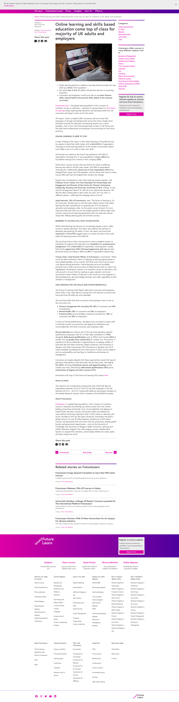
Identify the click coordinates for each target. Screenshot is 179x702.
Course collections (79, 624)
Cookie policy (96, 663)
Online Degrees (39, 601)
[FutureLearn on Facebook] (37, 696)
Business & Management (127, 56)
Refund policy (96, 658)
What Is (98, 10)
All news (38, 10)
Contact (114, 658)
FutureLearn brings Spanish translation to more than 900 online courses (85, 474)
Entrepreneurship (124, 34)
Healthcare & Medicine (126, 61)
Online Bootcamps (40, 597)
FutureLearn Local (54, 10)
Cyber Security (77, 609)
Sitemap (95, 677)
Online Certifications (41, 587)
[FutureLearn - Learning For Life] (138, 696)
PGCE (94, 609)
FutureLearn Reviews (60, 654)
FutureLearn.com (62, 105)
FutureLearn (60, 404)
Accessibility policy (98, 672)
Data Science (77, 598)
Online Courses (39, 583)
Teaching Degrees (98, 592)
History (121, 63)
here (106, 375)
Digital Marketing (78, 583)
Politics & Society (124, 79)
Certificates (57, 663)
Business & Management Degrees (96, 622)
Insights (78, 10)
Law (119, 71)
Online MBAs (96, 583)
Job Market (122, 37)
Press (68, 10)
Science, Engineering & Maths (129, 84)
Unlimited (57, 668)
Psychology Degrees (98, 587)
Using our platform (60, 649)
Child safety (115, 649)
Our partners (77, 649)
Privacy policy (96, 654)
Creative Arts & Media (126, 58)
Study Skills (122, 86)
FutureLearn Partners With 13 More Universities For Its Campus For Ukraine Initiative (85, 519)
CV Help (121, 29)
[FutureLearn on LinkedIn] (55, 696)
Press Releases (42, 32)
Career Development (125, 27)
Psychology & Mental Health (128, 81)
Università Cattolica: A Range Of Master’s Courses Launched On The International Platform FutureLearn (85, 502)
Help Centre (115, 654)
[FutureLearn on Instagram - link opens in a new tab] (41, 696)
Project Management (79, 613)
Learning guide (58, 658)
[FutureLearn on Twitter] (45, 696)
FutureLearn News (46, 30)
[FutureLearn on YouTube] (50, 696)
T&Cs (94, 649)
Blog (35, 664)
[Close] (176, 5)
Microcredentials (39, 592)
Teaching (121, 89)
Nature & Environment (126, 76)
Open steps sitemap (98, 682)
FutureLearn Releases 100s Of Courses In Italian (78, 488)
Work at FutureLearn (40, 655)
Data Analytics (77, 587)
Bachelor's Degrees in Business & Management (137, 622)
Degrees (121, 32)
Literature (121, 73)
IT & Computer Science (126, 66)
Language (121, 68)
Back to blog (87, 452)
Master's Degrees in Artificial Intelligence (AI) (118, 628)
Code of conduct (97, 668)
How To (88, 10)
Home (36, 16)
